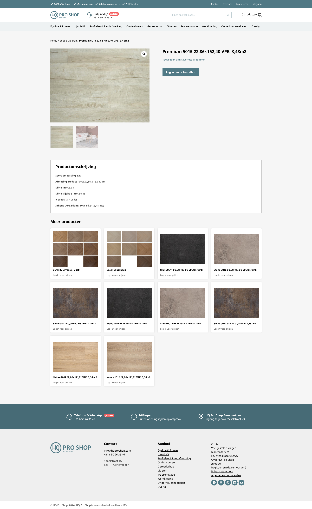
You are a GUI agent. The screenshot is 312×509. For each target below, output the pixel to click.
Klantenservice (220, 452)
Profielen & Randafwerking (106, 26)
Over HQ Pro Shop (222, 459)
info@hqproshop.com (117, 450)
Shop (62, 40)
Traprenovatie (189, 26)
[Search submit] (227, 15)
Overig (256, 26)
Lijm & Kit (80, 26)
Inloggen (257, 4)
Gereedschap (155, 26)
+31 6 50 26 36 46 (114, 454)
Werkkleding (209, 26)
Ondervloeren (134, 26)
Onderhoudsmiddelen (234, 26)
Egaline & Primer (60, 26)
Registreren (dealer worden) (228, 467)
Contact (215, 4)
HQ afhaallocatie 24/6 (224, 456)
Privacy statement (222, 471)
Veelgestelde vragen (223, 448)
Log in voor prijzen (62, 275)
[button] (144, 54)
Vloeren (172, 26)
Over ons (227, 4)
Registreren (242, 4)
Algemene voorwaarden (226, 475)
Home (53, 40)
